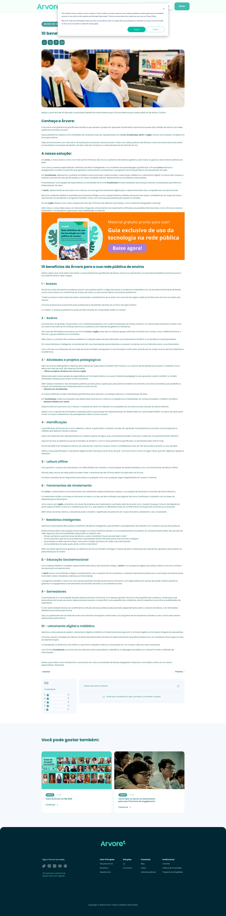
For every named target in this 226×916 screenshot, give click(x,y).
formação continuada (126, 349)
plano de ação (171, 412)
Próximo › (180, 672)
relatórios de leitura (86, 526)
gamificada (73, 127)
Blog (142, 864)
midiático (98, 632)
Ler (124, 864)
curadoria (56, 168)
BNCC (142, 339)
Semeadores (49, 598)
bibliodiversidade (93, 324)
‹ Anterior (45, 672)
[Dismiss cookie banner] (164, 8)
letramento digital (151, 175)
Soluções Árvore (106, 864)
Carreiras (166, 864)
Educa (84, 190)
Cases (143, 868)
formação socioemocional (170, 573)
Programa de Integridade (172, 872)
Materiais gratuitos (148, 872)
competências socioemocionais (163, 190)
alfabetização (47, 499)
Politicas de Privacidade (172, 868)
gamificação (49, 428)
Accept (136, 29)
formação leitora (49, 138)
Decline (155, 29)
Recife (72, 145)
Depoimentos (105, 872)
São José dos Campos (90, 145)
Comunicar (127, 868)
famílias (88, 584)
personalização (48, 552)
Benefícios (104, 868)
